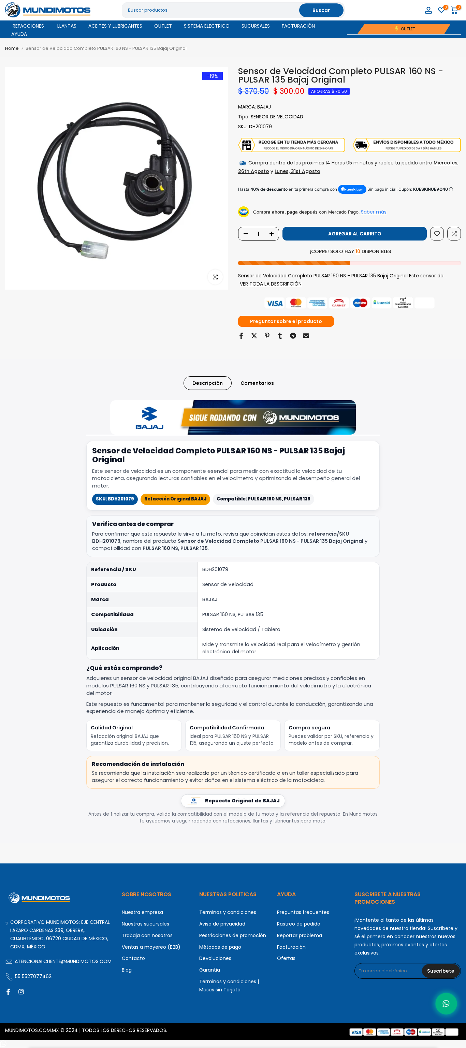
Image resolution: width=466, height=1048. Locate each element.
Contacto (133, 958)
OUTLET (163, 26)
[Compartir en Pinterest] (267, 336)
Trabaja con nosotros (147, 935)
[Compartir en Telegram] (293, 336)
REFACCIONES (28, 26)
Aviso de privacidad (222, 923)
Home (12, 48)
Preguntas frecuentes (303, 912)
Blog (127, 969)
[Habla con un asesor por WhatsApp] (446, 1004)
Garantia (209, 969)
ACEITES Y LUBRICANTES (115, 26)
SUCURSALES (256, 26)
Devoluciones (215, 958)
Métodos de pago (220, 947)
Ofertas (286, 958)
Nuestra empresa (142, 912)
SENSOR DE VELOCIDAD (277, 116)
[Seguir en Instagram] (21, 992)
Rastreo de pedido (298, 923)
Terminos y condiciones (227, 912)
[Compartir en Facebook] (241, 336)
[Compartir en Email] (306, 336)
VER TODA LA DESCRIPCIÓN (271, 284)
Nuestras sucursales (145, 923)
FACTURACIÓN (298, 26)
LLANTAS (66, 26)
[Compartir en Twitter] (254, 336)
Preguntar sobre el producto (286, 321)
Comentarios (257, 383)
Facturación (291, 947)
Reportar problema (299, 935)
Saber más (374, 211)
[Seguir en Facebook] (8, 992)
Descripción (207, 383)
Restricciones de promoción (232, 935)
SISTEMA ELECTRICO (207, 26)
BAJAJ (264, 106)
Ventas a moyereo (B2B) (151, 947)
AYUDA (19, 34)
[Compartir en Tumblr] (280, 336)
